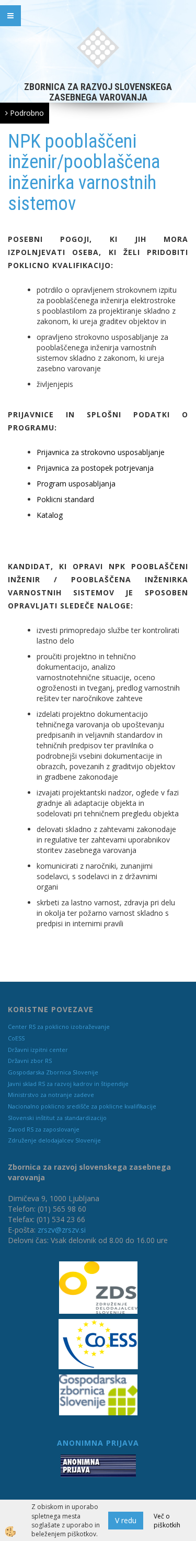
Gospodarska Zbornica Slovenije (53, 1072)
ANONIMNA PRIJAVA (98, 1443)
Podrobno (26, 113)
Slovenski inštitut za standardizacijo (57, 1118)
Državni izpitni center (38, 1050)
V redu (125, 1520)
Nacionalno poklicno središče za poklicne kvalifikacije (82, 1106)
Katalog (50, 515)
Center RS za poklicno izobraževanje (59, 1026)
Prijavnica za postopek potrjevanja (95, 468)
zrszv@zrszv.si (62, 1230)
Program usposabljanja (76, 484)
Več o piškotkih (167, 1520)
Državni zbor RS (30, 1061)
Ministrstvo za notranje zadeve (51, 1095)
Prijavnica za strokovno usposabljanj (98, 452)
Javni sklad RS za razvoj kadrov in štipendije (68, 1084)
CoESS (16, 1038)
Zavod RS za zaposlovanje (43, 1129)
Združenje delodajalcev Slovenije (54, 1140)
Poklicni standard (65, 499)
